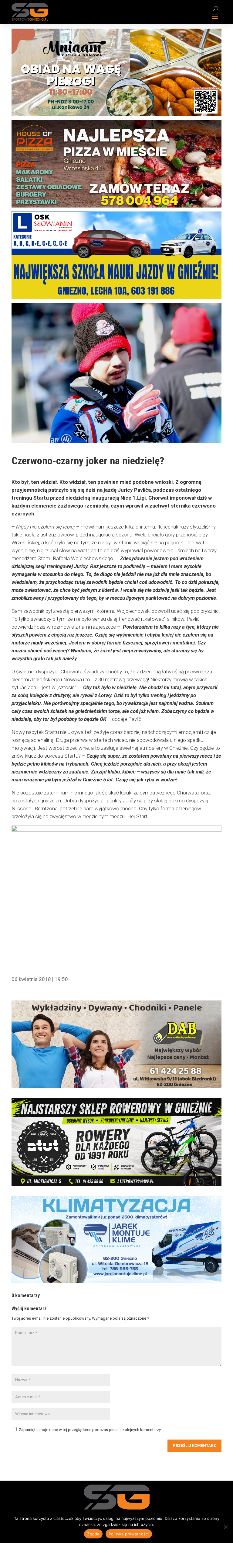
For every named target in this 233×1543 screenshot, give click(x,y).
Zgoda (93, 1533)
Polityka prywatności (129, 1533)
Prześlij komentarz (194, 1445)
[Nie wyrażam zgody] (225, 1527)
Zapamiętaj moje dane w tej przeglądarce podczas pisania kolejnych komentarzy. (90, 1429)
